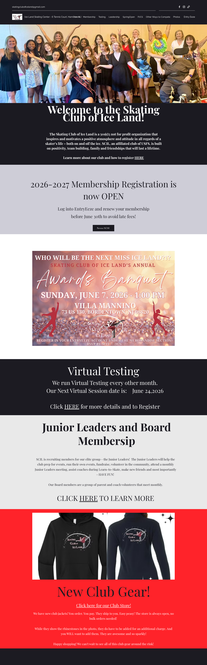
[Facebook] (179, 6)
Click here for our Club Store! (103, 605)
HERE (139, 157)
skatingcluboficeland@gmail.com (28, 7)
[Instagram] (183, 6)
